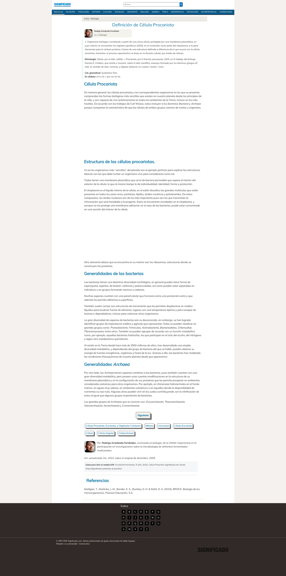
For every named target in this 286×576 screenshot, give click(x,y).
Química (155, 12)
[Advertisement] (143, 134)
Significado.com (62, 4)
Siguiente (143, 415)
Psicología (83, 12)
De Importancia (208, 12)
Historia (96, 12)
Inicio (86, 18)
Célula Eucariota (183, 426)
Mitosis (149, 426)
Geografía (132, 12)
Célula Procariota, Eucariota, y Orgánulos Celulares (113, 426)
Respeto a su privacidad (66, 544)
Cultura (107, 12)
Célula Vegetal (106, 433)
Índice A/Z (58, 12)
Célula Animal (126, 433)
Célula (89, 433)
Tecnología (192, 12)
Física (165, 12)
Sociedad (119, 12)
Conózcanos (225, 12)
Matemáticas (177, 12)
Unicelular (163, 426)
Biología (144, 12)
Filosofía (70, 12)
